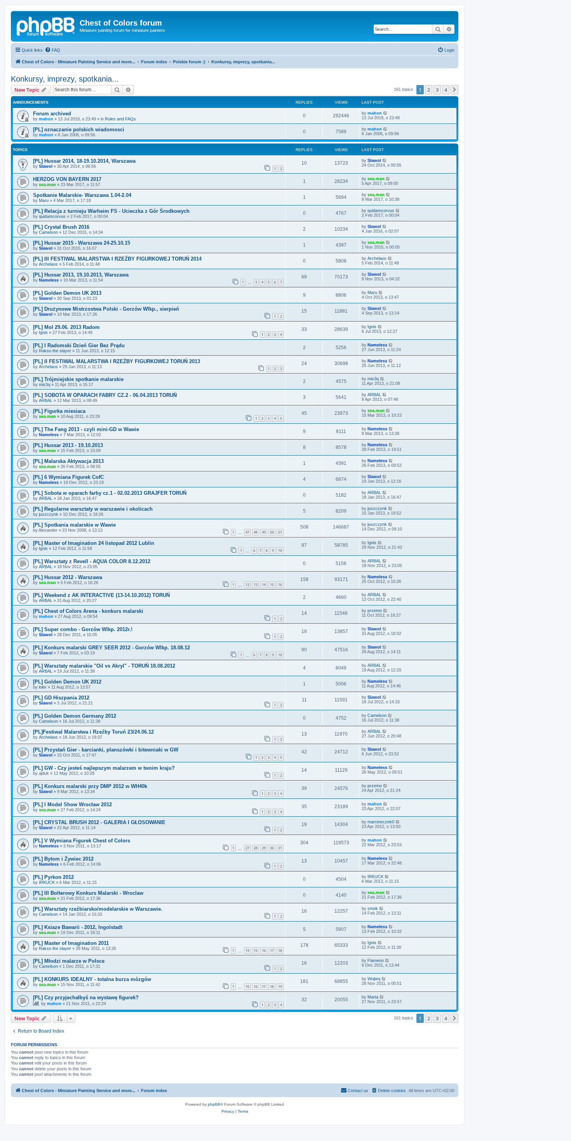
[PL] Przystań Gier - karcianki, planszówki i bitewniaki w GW (105, 750)
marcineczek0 (380, 821)
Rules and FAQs (120, 119)
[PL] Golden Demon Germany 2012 (74, 716)
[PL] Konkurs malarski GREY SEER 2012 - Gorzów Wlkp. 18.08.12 (111, 648)
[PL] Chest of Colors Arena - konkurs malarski (88, 611)
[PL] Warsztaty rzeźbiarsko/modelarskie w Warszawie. (97, 909)
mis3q (44, 384)
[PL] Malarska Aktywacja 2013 (68, 461)
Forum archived (52, 114)
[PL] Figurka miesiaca (59, 411)
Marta (372, 997)
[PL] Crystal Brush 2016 (61, 227)
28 (256, 848)
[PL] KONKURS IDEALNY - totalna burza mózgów (92, 979)
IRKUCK (47, 882)
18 (280, 950)
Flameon (375, 960)
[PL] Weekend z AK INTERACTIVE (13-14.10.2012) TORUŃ (101, 595)
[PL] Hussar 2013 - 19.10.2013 (68, 445)
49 (264, 532)
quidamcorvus (52, 216)
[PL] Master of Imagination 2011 (71, 943)
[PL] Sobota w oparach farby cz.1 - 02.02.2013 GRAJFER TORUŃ (109, 493)
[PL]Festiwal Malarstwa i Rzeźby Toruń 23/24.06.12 (93, 732)
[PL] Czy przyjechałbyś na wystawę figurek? (86, 997)
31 (280, 848)
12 (247, 584)
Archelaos (48, 264)
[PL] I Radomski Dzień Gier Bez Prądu (79, 345)
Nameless (49, 280)
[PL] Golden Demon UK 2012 (67, 682)
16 (280, 584)
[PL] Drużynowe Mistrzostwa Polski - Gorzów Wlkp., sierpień (106, 309)
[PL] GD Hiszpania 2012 (61, 698)
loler (43, 687)
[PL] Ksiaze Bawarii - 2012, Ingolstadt (77, 927)
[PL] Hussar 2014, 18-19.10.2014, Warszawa (84, 161)
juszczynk (48, 514)
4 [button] (445, 89)
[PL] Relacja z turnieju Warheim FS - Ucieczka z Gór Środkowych (111, 211)
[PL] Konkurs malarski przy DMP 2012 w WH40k (90, 786)
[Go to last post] (385, 113)
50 (272, 532)
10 (280, 550)
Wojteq (373, 978)
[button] (454, 89)
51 (280, 532)
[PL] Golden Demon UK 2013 (67, 293)
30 (272, 848)
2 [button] (428, 89)
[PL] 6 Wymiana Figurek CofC (68, 477)
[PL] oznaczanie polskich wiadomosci (78, 129)
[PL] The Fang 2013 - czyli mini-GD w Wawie (86, 429)
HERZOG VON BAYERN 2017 (67, 179)
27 (247, 848)
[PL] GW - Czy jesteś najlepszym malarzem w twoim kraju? (104, 768)
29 (264, 848)
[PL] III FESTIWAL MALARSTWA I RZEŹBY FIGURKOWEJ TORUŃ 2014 (117, 259)
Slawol (45, 166)
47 (247, 532)
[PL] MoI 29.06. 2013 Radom (66, 327)
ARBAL (45, 400)
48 (256, 532)
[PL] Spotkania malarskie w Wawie (74, 525)
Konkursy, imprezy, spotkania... (65, 79)
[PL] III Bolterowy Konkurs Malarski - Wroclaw (88, 893)
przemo (374, 610)
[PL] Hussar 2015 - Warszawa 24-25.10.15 (81, 243)
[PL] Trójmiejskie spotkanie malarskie (78, 379)
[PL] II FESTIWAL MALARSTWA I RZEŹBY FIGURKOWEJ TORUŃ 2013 (116, 361)
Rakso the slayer (55, 350)
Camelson (48, 232)
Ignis (43, 332)
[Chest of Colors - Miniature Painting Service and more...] (46, 25)
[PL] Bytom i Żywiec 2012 (63, 859)
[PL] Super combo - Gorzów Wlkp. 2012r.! (82, 629)
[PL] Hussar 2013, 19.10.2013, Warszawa (81, 275)
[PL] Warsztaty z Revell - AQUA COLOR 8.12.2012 (91, 561)
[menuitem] (52, 50)
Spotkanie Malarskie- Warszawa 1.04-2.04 (82, 195)
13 (256, 584)
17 (272, 950)
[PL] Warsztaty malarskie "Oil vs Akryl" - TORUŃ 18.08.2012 (104, 666)
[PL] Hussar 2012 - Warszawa (67, 577)
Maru (44, 200)
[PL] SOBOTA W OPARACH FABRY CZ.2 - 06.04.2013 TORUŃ (105, 395)
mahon (46, 119)
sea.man (47, 184)
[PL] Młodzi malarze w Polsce (68, 961)
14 (264, 584)
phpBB (214, 1104)
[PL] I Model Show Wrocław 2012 (72, 804)
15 (272, 584)
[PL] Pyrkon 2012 (53, 877)
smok (372, 908)
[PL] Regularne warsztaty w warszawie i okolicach (93, 509)
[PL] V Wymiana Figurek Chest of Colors (81, 841)
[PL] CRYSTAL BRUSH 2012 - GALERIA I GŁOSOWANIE (99, 822)
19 (280, 986)
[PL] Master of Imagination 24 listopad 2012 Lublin (93, 543)
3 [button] (437, 89)
